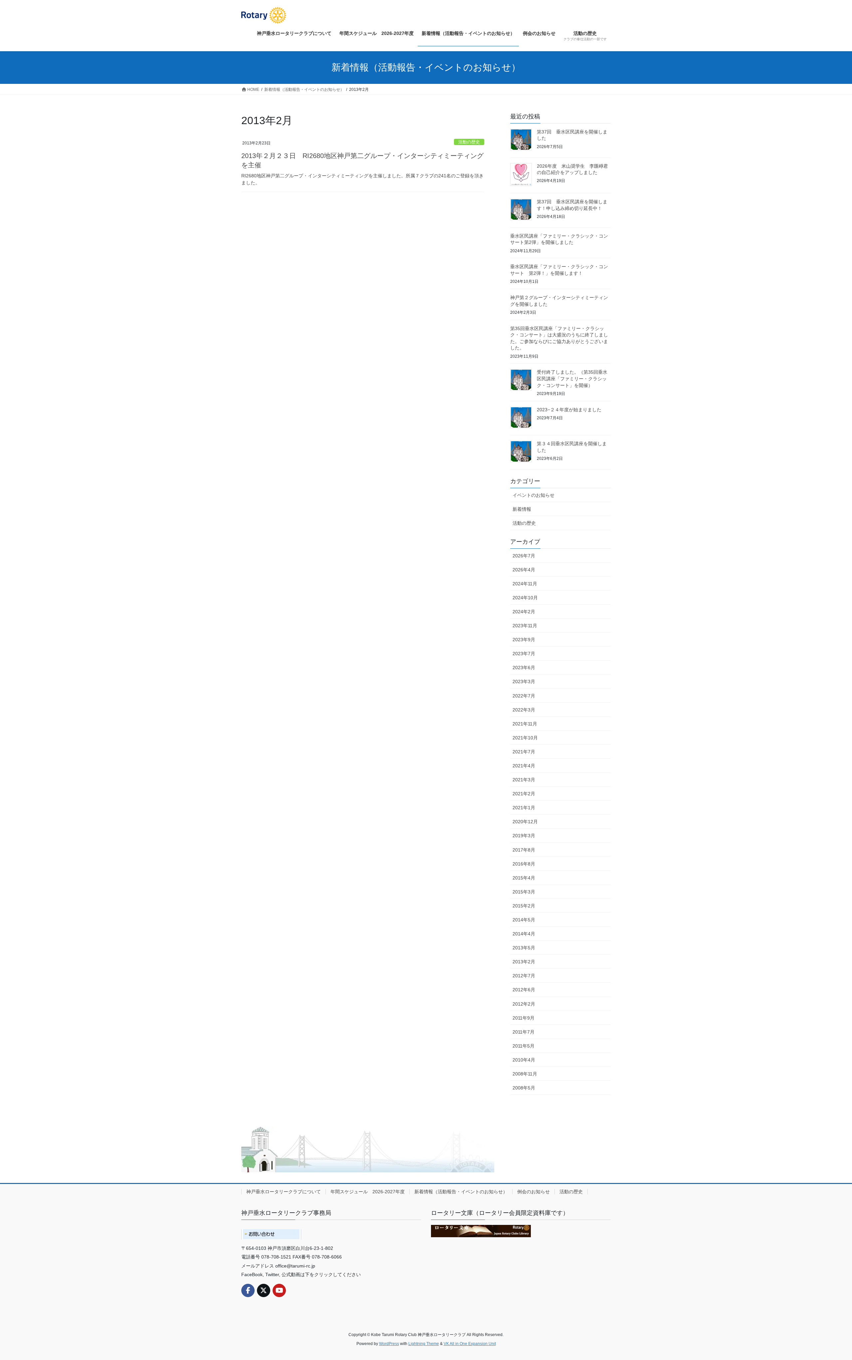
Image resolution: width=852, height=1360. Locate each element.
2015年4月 (524, 877)
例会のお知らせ (533, 1191)
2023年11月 (525, 625)
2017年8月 (524, 850)
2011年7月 (523, 1032)
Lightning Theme (423, 1343)
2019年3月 (524, 835)
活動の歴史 (469, 141)
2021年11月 (525, 723)
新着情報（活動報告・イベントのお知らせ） (461, 1191)
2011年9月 (523, 1018)
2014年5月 (524, 919)
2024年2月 (524, 611)
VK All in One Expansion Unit (470, 1343)
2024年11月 (525, 583)
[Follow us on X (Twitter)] (263, 1290)
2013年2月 (524, 961)
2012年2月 (524, 1004)
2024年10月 (525, 597)
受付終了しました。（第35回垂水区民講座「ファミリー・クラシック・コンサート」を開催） (572, 378)
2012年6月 (524, 989)
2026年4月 (524, 569)
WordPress (389, 1343)
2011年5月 (523, 1046)
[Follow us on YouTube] (279, 1290)
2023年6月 (524, 667)
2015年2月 (524, 905)
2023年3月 (524, 681)
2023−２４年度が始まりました (569, 409)
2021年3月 (524, 779)
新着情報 (522, 509)
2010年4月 (524, 1060)
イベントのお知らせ (533, 495)
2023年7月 (524, 653)
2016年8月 (524, 864)
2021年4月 (524, 765)
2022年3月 (524, 709)
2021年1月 (524, 807)
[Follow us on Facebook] (248, 1290)
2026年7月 (524, 555)
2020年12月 (525, 821)
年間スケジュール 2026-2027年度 (367, 1191)
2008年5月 (524, 1087)
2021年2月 (524, 793)
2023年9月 (524, 639)
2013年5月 (524, 947)
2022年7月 (524, 695)
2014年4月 (524, 933)
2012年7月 (524, 975)
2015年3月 (524, 891)
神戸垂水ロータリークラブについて (283, 1191)
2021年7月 (524, 751)
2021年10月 (525, 737)
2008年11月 (525, 1073)
